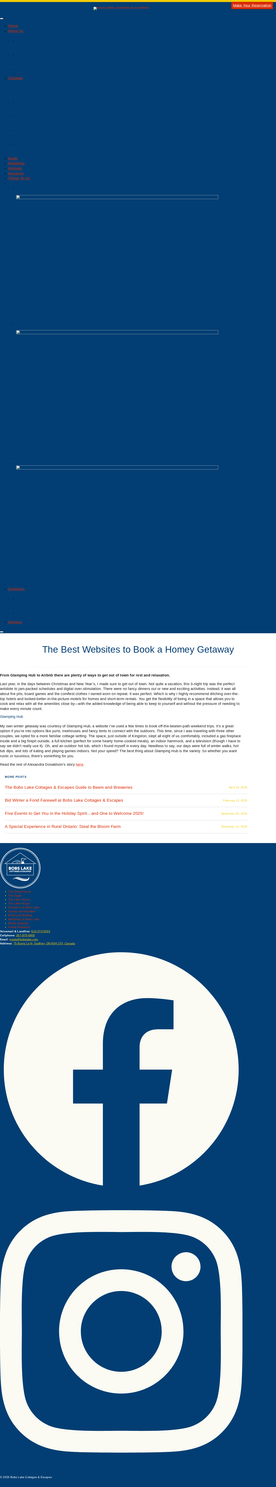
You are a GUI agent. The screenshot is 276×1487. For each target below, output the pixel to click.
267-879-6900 (25, 935)
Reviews (15, 622)
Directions (16, 589)
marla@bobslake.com (23, 939)
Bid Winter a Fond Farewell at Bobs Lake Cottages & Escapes (64, 800)
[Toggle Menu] (1, 18)
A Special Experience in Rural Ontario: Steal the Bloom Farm (63, 826)
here (79, 764)
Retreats (15, 168)
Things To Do (19, 178)
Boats (13, 158)
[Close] (1, 631)
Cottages (15, 78)
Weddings (16, 163)
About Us (15, 31)
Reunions (16, 173)
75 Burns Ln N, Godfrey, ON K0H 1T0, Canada (44, 943)
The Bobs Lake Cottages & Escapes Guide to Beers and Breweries (69, 787)
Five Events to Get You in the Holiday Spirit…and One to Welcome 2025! (74, 813)
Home (13, 26)
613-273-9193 (40, 931)
